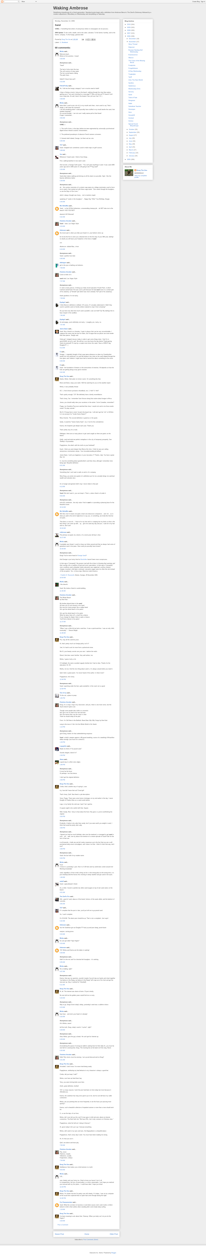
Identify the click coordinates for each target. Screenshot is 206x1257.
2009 (129, 27)
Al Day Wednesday (134, 71)
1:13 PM (62, 727)
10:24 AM (63, 528)
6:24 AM (62, 226)
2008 (129, 30)
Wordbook (65, 42)
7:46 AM (62, 315)
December (132, 38)
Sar (61, 154)
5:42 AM (62, 921)
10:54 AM (63, 577)
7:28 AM (62, 298)
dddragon (63, 262)
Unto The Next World (135, 80)
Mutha (62, 581)
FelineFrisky (64, 86)
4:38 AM (62, 99)
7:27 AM (62, 281)
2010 (129, 24)
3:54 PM (62, 816)
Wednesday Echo (134, 89)
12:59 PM (63, 689)
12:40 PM (63, 1198)
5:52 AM (62, 217)
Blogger (113, 1253)
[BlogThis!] (88, 40)
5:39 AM (62, 180)
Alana (62, 759)
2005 (129, 159)
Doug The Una (64, 376)
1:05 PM (62, 698)
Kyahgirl (62, 302)
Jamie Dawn (64, 329)
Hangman (131, 100)
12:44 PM (63, 679)
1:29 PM (62, 742)
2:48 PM (62, 764)
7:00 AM (62, 1145)
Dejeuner (131, 47)
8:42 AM (62, 372)
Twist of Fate (132, 97)
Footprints (131, 65)
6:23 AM (62, 1007)
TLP (61, 145)
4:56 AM (62, 118)
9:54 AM (62, 496)
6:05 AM (62, 962)
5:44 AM (62, 201)
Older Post (114, 1234)
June (131, 141)
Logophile (63, 746)
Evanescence (133, 55)
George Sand (82, 555)
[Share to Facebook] (93, 40)
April (130, 147)
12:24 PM (63, 1187)
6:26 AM (62, 1016)
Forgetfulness (133, 68)
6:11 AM (62, 985)
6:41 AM (62, 1060)
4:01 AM (62, 892)
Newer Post (59, 1234)
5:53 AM (62, 934)
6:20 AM (62, 998)
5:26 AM (62, 169)
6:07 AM (62, 971)
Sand (130, 94)
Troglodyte (132, 74)
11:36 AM (63, 591)
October (132, 129)
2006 (129, 36)
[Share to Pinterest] (95, 40)
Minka (62, 51)
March (131, 150)
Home (87, 1234)
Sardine (131, 83)
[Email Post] (82, 39)
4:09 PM (62, 828)
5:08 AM (62, 150)
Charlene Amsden (66, 221)
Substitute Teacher (134, 106)
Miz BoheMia (64, 206)
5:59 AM (62, 953)
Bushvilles (84, 559)
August (131, 135)
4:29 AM (62, 1221)
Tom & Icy (63, 693)
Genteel (131, 118)
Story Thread (132, 44)
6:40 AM (62, 258)
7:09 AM (62, 268)
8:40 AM (62, 361)
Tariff (130, 77)
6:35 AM (62, 1050)
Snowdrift (131, 115)
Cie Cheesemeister (66, 1202)
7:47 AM (62, 325)
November (132, 41)
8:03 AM (62, 1170)
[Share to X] (90, 40)
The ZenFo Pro (65, 896)
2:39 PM (62, 755)
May (130, 144)
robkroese (63, 532)
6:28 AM (62, 1030)
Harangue (131, 109)
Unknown (63, 230)
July (130, 138)
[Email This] (86, 40)
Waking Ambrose (70, 8)
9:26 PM (62, 858)
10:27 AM (63, 537)
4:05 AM (62, 904)
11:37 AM (63, 621)
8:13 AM (62, 348)
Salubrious (132, 86)
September (133, 132)
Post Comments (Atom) (90, 1239)
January (132, 156)
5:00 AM (62, 141)
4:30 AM (62, 59)
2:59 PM (62, 780)
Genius (130, 121)
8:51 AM (62, 465)
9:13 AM (62, 486)
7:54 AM (62, 1160)
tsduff (62, 881)
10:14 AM (63, 507)
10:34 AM (63, 549)
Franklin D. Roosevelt (67, 575)
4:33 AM (62, 81)
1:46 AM (62, 877)
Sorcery (131, 92)
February (132, 153)
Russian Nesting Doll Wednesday (135, 51)
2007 (129, 33)
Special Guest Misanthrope (133, 125)
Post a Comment (63, 1225)
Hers (130, 112)
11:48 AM (63, 633)
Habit (130, 103)
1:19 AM (62, 1209)
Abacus (130, 57)
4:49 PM (62, 849)
